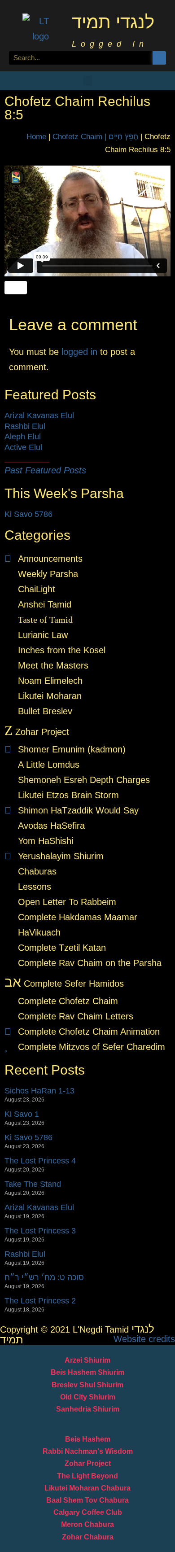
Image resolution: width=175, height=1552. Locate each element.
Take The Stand (32, 1184)
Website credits (144, 1339)
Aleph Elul (22, 436)
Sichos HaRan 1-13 (39, 1090)
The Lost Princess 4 (40, 1160)
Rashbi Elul (24, 426)
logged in (79, 352)
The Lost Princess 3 (40, 1230)
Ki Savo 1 (21, 1114)
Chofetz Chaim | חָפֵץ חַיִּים (95, 136)
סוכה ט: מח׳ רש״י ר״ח (44, 1277)
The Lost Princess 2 (40, 1300)
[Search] (159, 58)
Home (36, 136)
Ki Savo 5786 (28, 514)
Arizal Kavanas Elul (39, 415)
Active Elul (23, 447)
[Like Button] (15, 287)
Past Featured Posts (45, 470)
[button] (87, 81)
